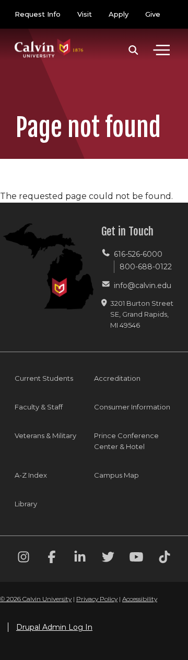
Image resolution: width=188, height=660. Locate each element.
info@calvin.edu (142, 285)
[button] (133, 50)
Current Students (44, 378)
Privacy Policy (97, 599)
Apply (118, 14)
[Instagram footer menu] (23, 559)
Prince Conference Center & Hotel (126, 441)
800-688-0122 (146, 266)
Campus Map (116, 475)
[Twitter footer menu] (108, 559)
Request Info (38, 14)
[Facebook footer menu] (52, 559)
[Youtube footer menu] (136, 559)
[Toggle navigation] (161, 50)
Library (26, 504)
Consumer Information (132, 407)
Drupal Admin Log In (54, 627)
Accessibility (139, 599)
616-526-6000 (138, 254)
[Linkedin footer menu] (80, 559)
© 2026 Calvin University (36, 599)
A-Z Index (31, 475)
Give (152, 14)
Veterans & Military (45, 435)
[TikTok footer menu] (164, 559)
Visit (84, 14)
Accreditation (117, 378)
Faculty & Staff (39, 407)
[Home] (49, 37)
